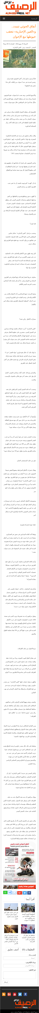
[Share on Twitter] (25, 893)
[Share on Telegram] (10, 892)
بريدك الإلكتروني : (30, 962)
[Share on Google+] (19, 893)
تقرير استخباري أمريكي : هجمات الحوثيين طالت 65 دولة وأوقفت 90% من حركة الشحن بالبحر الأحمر (11, 939)
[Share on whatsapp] (5, 892)
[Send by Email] (14, 892)
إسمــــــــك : (32, 955)
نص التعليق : (32, 970)
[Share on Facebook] (29, 893)
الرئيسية (34, 18)
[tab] (30, 899)
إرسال (6, 982)
